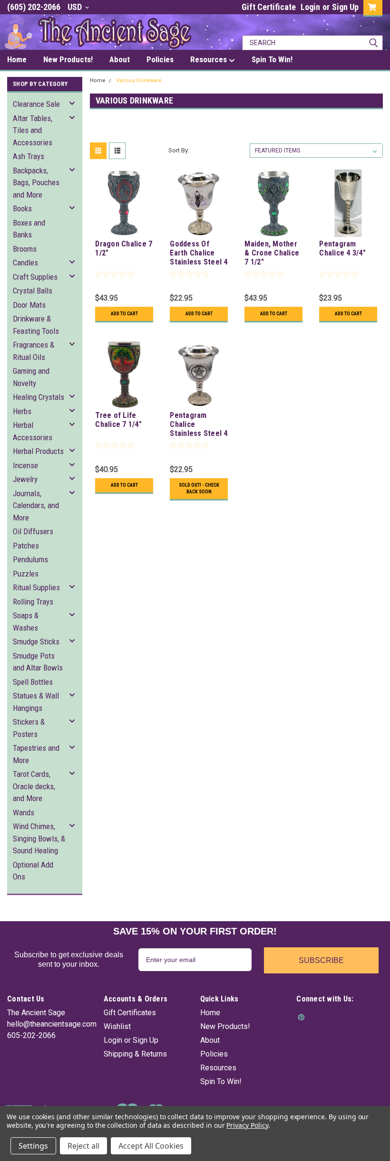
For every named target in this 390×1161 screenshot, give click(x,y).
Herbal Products (38, 451)
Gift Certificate (269, 7)
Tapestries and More (36, 754)
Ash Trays (28, 156)
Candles (25, 262)
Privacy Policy (247, 1125)
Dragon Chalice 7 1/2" (123, 248)
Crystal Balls (32, 290)
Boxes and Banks (29, 229)
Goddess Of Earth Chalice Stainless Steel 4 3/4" (198, 253)
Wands (23, 812)
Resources (218, 1067)
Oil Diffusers (33, 531)
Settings (33, 1146)
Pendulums (30, 559)
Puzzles (26, 573)
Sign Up (345, 7)
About (210, 1040)
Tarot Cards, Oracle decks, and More (34, 786)
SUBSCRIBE (321, 960)
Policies (214, 1053)
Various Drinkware (139, 80)
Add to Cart (124, 313)
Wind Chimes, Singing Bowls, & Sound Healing (39, 838)
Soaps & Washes (26, 621)
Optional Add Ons (33, 871)
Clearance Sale (36, 104)
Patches (26, 545)
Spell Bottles (33, 682)
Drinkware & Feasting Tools (36, 325)
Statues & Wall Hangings (36, 702)
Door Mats (29, 305)
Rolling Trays (33, 601)
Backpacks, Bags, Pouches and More (36, 182)
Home (98, 80)
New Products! (225, 1026)
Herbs (22, 411)
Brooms (25, 249)
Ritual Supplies (36, 587)
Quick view (124, 229)
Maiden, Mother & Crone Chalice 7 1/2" (271, 252)
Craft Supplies (35, 277)
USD (76, 7)
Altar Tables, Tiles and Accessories (32, 130)
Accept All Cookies (151, 1146)
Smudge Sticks (36, 641)
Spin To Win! (221, 1081)
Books (22, 208)
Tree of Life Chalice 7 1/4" (118, 420)
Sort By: (178, 150)
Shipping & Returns (135, 1053)
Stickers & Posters (29, 728)
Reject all (83, 1146)
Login (310, 7)
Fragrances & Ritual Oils (33, 351)
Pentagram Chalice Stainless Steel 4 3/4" (198, 425)
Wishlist (117, 1026)
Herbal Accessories (32, 431)
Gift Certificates (130, 1012)
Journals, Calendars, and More (36, 505)
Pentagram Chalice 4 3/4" (342, 248)
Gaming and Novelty (31, 377)
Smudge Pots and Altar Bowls (38, 662)
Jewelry (25, 479)
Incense (25, 465)
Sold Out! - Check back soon (199, 488)
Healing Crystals (38, 397)
